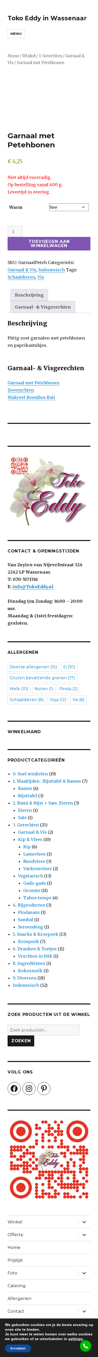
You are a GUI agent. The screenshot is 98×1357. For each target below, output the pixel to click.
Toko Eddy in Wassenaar (47, 18)
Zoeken (21, 1040)
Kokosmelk (30, 970)
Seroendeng (30, 926)
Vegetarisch (30, 875)
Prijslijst (15, 1260)
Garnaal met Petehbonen (33, 382)
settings (75, 1339)
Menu (16, 34)
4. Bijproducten (29, 905)
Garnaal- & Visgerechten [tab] (43, 307)
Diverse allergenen (33, 666)
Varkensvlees (37, 868)
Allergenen (19, 1298)
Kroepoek (28, 941)
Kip (27, 846)
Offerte (15, 1234)
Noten (43, 688)
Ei (69, 666)
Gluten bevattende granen (42, 677)
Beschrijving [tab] (29, 295)
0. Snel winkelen (30, 773)
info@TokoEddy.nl (33, 586)
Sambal (25, 919)
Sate (22, 817)
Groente (31, 890)
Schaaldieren (21, 277)
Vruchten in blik (35, 956)
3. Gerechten (50, 56)
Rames (25, 788)
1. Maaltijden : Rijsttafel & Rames (47, 781)
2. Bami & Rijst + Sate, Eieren (43, 803)
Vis (40, 277)
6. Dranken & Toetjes (35, 948)
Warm (15, 207)
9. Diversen (24, 978)
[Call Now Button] (85, 1346)
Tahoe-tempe (37, 897)
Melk (19, 688)
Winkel (29, 56)
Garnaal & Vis (22, 269)
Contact (16, 1311)
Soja (58, 699)
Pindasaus (29, 912)
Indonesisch (51, 269)
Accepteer (18, 1348)
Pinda (68, 688)
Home (13, 56)
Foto (12, 1273)
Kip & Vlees (30, 839)
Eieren (25, 810)
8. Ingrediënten (29, 963)
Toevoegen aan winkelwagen (49, 243)
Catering (17, 1285)
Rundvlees (34, 861)
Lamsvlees (34, 854)
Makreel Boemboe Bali (31, 397)
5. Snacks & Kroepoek (35, 934)
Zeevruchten (21, 390)
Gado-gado (34, 883)
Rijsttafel (27, 795)
